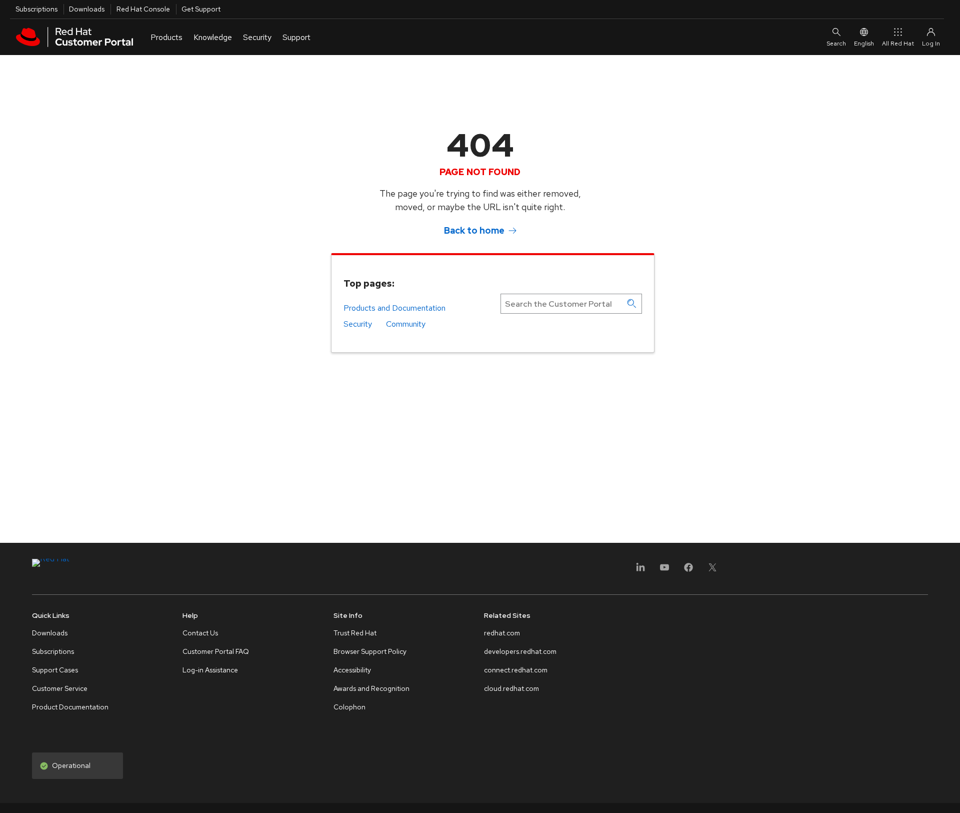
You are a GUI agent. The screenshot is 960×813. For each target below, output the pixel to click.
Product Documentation (70, 706)
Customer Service (60, 688)
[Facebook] (688, 570)
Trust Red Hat (355, 632)
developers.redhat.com (520, 651)
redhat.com (502, 632)
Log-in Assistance (210, 669)
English (864, 44)
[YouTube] (664, 570)
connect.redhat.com (516, 669)
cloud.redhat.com (511, 688)
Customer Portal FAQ (215, 651)
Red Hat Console (143, 9)
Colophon (350, 706)
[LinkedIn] (640, 570)
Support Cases (55, 669)
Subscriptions (37, 9)
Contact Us (200, 632)
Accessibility (352, 669)
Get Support (201, 9)
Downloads (86, 9)
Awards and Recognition (372, 688)
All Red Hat (898, 44)
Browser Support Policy (370, 651)
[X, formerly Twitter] (712, 570)
